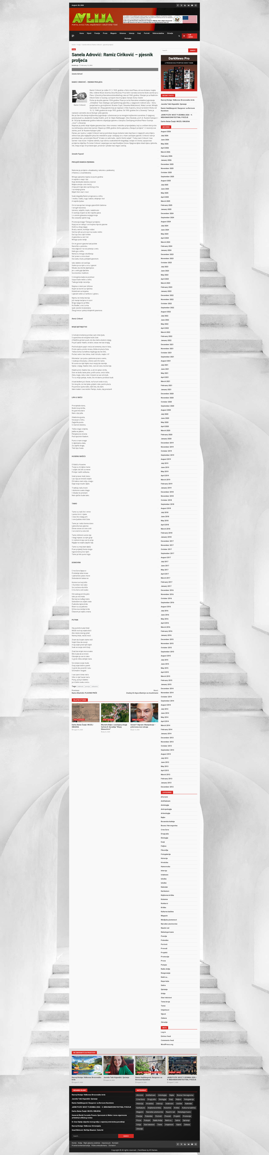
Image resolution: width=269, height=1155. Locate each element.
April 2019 (165, 476)
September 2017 (167, 553)
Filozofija (164, 850)
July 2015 (164, 660)
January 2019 (166, 488)
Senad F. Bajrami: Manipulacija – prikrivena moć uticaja (144, 712)
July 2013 (164, 758)
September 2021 (167, 357)
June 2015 (165, 664)
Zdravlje (170, 33)
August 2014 (166, 705)
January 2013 (166, 783)
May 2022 (164, 324)
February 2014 (166, 730)
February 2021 (166, 385)
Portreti (147, 33)
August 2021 (166, 361)
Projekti (164, 953)
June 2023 (165, 271)
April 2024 (165, 238)
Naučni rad (165, 928)
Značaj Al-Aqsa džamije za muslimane (142, 691)
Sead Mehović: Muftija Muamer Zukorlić (87, 1130)
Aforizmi (164, 797)
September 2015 (167, 652)
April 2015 (165, 672)
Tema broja (165, 1002)
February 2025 (166, 205)
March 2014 (165, 725)
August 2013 (166, 754)
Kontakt (115, 1143)
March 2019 (165, 480)
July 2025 (164, 185)
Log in (163, 1032)
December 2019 (167, 443)
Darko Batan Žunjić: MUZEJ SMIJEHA (86, 712)
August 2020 (166, 410)
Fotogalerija (166, 854)
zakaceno (95, 686)
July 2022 (164, 316)
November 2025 (167, 168)
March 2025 (165, 201)
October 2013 (166, 746)
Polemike (164, 940)
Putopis (164, 965)
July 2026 (164, 136)
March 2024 (165, 242)
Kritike (163, 908)
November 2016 (167, 594)
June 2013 (165, 762)
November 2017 (167, 545)
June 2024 (165, 230)
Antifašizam (165, 801)
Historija (164, 858)
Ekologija (128, 38)
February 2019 (166, 484)
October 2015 (166, 648)
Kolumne (123, 33)
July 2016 (164, 611)
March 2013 (165, 775)
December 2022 (167, 295)
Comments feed (167, 1040)
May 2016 (164, 619)
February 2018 (166, 533)
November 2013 (167, 742)
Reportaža (165, 981)
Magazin (113, 33)
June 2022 (165, 320)
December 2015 (167, 639)
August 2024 (166, 222)
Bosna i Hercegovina (169, 826)
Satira (163, 985)
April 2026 (165, 148)
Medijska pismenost (169, 920)
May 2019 (164, 471)
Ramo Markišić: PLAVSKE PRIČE (84, 691)
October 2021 (166, 353)
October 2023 (166, 263)
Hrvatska (164, 862)
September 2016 (167, 603)
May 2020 (164, 422)
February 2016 (166, 631)
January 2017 (166, 586)
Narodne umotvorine (169, 924)
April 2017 (165, 574)
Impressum (106, 1143)
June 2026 (165, 140)
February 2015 (166, 680)
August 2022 (166, 312)
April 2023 (165, 279)
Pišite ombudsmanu (99, 1145)
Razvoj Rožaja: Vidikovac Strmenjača (86, 1126)
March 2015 (165, 676)
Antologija (165, 805)
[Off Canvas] (73, 36)
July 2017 (164, 562)
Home (82, 33)
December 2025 (167, 164)
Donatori (112, 1145)
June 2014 (165, 713)
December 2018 (167, 492)
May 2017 (164, 570)
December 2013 (167, 738)
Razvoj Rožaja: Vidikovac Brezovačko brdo (177, 100)
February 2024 (166, 246)
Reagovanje (165, 973)
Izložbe (164, 883)
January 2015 (166, 684)
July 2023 (164, 267)
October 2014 (166, 697)
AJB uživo (190, 36)
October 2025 (166, 172)
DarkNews (142, 1150)
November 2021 (167, 349)
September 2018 (167, 504)
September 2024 (167, 218)
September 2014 (167, 701)
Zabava (164, 1018)
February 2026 (166, 156)
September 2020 (167, 406)
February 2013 (166, 779)
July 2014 (164, 709)
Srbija (163, 994)
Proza (105, 33)
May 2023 (164, 275)
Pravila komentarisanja (81, 1145)
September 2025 (167, 177)
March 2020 (165, 431)
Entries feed (166, 1036)
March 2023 (165, 283)
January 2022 (166, 340)
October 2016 (166, 598)
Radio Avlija (165, 969)
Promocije (165, 957)
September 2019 (167, 455)
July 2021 (164, 365)
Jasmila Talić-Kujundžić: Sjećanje (174, 104)
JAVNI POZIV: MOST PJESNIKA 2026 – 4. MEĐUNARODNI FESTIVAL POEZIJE (182, 1065)
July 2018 (164, 512)
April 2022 (165, 328)
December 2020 (167, 394)
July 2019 (164, 463)
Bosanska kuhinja (168, 822)
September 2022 (167, 308)
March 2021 (165, 381)
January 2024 (166, 250)
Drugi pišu (165, 834)
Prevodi (164, 948)
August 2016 (166, 607)
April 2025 (165, 197)
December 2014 (167, 689)
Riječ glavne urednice (92, 1143)
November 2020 (167, 398)
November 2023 (167, 259)
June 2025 (165, 189)
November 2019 (167, 447)
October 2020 (166, 402)
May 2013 (164, 766)
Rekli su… (164, 977)
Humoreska (165, 867)
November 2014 (167, 693)
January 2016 (166, 635)
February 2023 (166, 287)
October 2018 (166, 500)
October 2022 (166, 304)
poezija (87, 686)
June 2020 (165, 418)
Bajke (163, 817)
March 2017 (165, 578)
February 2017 (166, 582)
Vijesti (89, 33)
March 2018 (165, 529)
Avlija (80, 1143)
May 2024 (164, 234)
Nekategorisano (167, 932)
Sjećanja (164, 989)
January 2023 (166, 291)
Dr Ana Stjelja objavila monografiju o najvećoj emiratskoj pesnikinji (98, 1122)
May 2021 (164, 373)
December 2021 (167, 345)
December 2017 (167, 541)
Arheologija (165, 813)
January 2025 (166, 209)
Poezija (97, 33)
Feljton (163, 846)
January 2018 (166, 537)
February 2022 (166, 336)
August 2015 (166, 656)
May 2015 (164, 668)
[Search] (179, 36)
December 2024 (167, 213)
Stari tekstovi (166, 998)
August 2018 (166, 508)
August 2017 (166, 557)
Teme (163, 1006)
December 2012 (167, 787)
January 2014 (166, 734)
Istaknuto (81, 719)
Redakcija (75, 65)
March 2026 (165, 152)
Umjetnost (165, 1010)
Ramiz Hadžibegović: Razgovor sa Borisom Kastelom (150, 1065)
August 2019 (166, 459)
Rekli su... (168, 1120)
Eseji (139, 33)
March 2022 (165, 332)
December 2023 (167, 254)
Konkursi (164, 903)
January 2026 (166, 160)
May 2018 (164, 521)
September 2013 (167, 750)
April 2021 (165, 377)
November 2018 (167, 496)
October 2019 (166, 451)
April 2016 (165, 623)
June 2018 (165, 517)
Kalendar (164, 887)
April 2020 (165, 426)
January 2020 (166, 439)
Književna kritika (167, 895)
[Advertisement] (160, 19)
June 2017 (165, 566)
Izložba (163, 879)
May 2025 (164, 193)
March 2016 (165, 627)
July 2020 (164, 414)
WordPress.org (167, 1044)
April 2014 (165, 721)
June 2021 (165, 369)
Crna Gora (165, 830)
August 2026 (166, 132)
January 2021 (166, 390)
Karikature (165, 891)
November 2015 (167, 644)
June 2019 (165, 467)
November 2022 (167, 299)
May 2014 (164, 717)
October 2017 (166, 549)
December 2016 (167, 590)
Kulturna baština (158, 33)
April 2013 (165, 770)
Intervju (131, 33)
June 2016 (165, 615)
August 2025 (166, 181)
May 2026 (164, 144)
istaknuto (80, 686)
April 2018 (165, 525)
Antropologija (166, 809)
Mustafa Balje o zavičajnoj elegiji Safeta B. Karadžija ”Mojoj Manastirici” (115, 712)
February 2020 (166, 435)
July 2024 (164, 226)
